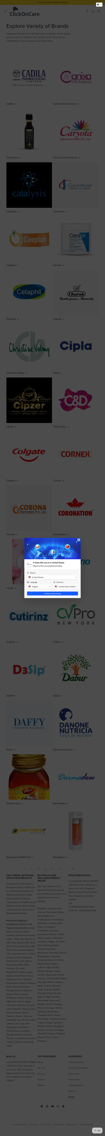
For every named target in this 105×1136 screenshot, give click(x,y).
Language (33, 582)
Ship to (32, 573)
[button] (99, 5)
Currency (59, 582)
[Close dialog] (78, 539)
